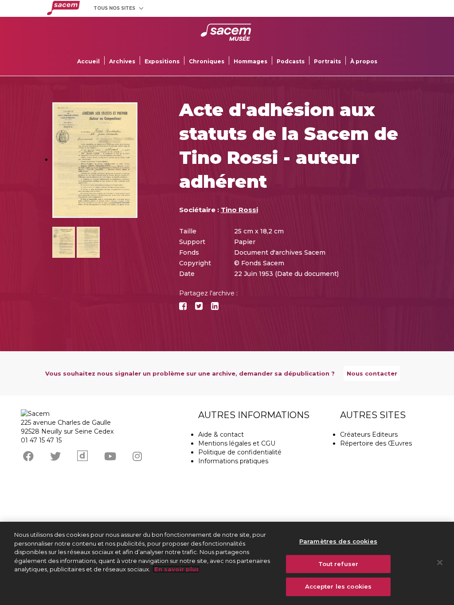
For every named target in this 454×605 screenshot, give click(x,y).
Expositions (162, 61)
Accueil (88, 61)
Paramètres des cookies (338, 541)
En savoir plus (176, 569)
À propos (363, 61)
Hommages (250, 61)
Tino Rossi (239, 210)
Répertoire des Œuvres (376, 443)
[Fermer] (440, 562)
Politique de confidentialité (240, 452)
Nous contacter (372, 373)
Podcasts (291, 61)
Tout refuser (338, 563)
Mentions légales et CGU (236, 443)
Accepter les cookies (338, 586)
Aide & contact (221, 434)
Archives (122, 61)
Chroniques (206, 61)
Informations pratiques (233, 461)
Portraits (327, 61)
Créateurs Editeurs (369, 434)
